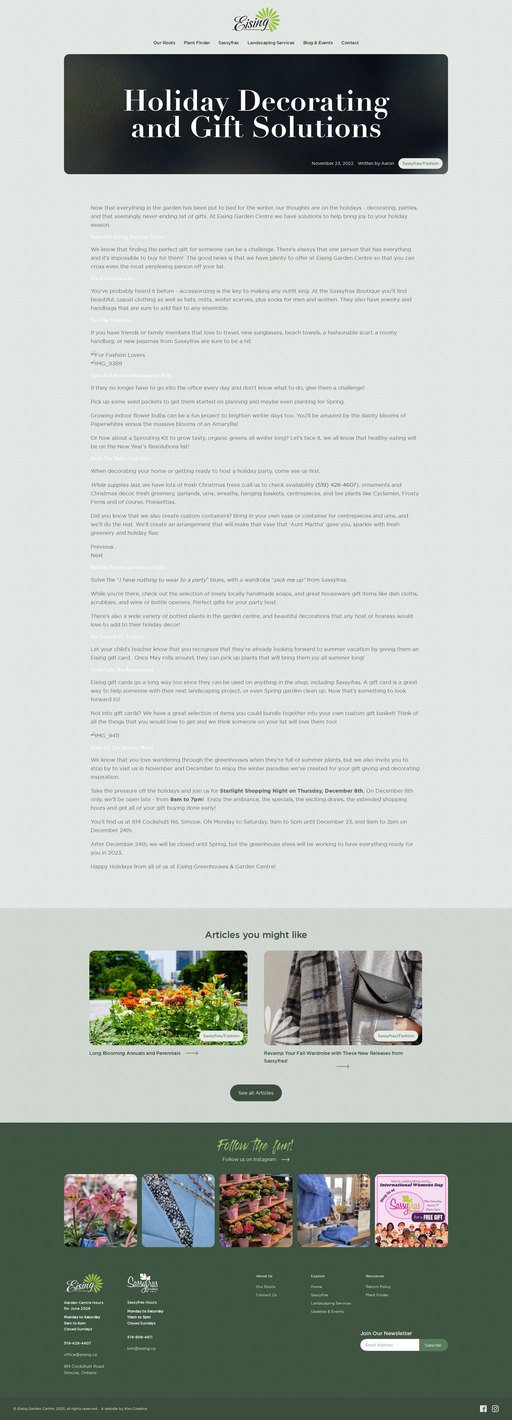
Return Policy (378, 1287)
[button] (100, 1210)
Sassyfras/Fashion (420, 163)
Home (316, 1287)
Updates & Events (327, 1311)
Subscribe (433, 1345)
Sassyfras (228, 42)
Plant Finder (197, 42)
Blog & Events (318, 42)
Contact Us (266, 1295)
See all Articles (256, 1092)
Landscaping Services (271, 42)
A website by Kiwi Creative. (124, 1408)
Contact (350, 42)
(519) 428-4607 (335, 485)
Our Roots (164, 42)
